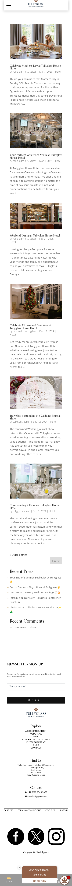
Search (56, 560)
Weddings (36, 733)
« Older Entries (18, 554)
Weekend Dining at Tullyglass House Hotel (35, 235)
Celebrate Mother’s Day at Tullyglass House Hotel (35, 67)
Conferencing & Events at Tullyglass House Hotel (35, 506)
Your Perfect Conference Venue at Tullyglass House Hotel (36, 156)
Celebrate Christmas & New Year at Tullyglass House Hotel (30, 326)
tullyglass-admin (21, 421)
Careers (8, 810)
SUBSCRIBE (36, 700)
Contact (36, 747)
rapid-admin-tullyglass (25, 71)
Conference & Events (36, 739)
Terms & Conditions (29, 810)
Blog (36, 745)
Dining (36, 736)
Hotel (58, 71)
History (64, 810)
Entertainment (36, 742)
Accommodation (36, 731)
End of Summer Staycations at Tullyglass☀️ (35, 587)
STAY (9, 882)
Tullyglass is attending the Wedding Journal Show (35, 417)
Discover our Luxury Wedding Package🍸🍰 (35, 592)
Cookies (50, 810)
